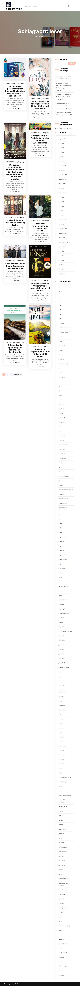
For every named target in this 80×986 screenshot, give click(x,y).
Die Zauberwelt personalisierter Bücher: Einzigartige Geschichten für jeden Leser (15, 91)
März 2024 (61, 269)
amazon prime (62, 346)
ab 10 (60, 305)
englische (61, 541)
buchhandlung (62, 458)
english (61, 564)
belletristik (61, 409)
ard (59, 368)
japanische (61, 649)
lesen (60, 732)
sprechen (61, 903)
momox (61, 768)
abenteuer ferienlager (65, 328)
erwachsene (62, 568)
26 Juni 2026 (11, 342)
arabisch (61, 355)
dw (59, 514)
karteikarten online (64, 667)
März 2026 (61, 161)
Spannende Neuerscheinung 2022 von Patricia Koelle (40, 227)
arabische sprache (64, 364)
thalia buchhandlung (64, 926)
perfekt (61, 786)
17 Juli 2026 (11, 162)
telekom (61, 917)
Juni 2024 (61, 255)
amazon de (62, 341)
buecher (61, 462)
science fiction (63, 851)
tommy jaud (62, 939)
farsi (60, 582)
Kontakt (34, 6)
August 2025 (62, 193)
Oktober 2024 (62, 238)
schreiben (61, 842)
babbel (60, 395)
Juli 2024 (61, 251)
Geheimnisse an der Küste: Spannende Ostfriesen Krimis (15, 266)
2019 (60, 292)
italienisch (61, 636)
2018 (60, 287)
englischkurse (62, 555)
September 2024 (63, 242)
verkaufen (61, 957)
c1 (59, 467)
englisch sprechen (64, 537)
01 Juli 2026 (11, 261)
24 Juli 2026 (36, 98)
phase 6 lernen (63, 806)
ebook (60, 523)
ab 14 (60, 314)
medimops (61, 759)
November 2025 (63, 179)
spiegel (61, 869)
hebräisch (61, 618)
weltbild (61, 971)
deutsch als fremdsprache (66, 489)
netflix (60, 773)
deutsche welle (63, 503)
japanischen (62, 654)
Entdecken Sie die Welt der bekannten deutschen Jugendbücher (40, 139)
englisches (62, 550)
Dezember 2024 (63, 229)
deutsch (61, 485)
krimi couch (62, 719)
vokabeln (61, 962)
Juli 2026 (61, 143)
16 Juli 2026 (36, 133)
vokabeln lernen (63, 966)
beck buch (61, 404)
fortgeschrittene (63, 586)
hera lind (61, 622)
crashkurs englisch (64, 476)
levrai (60, 741)
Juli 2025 (61, 197)
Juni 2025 (61, 202)
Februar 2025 (62, 220)
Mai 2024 (61, 260)
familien (61, 573)
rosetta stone (62, 829)
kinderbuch (62, 685)
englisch (61, 532)
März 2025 (61, 215)
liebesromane (62, 746)
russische (61, 833)
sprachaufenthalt (63, 878)
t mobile (61, 912)
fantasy (60, 577)
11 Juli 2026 (11, 217)
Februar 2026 (62, 166)
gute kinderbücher (64, 613)
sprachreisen (62, 899)
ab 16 (60, 319)
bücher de (61, 440)
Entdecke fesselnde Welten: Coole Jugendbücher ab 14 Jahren (40, 287)
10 (11, 374)
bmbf (60, 427)
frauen (60, 595)
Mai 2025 (61, 206)
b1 (59, 386)
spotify (60, 874)
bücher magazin (63, 444)
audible (61, 373)
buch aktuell (62, 436)
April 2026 (61, 157)
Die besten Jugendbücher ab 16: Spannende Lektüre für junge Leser (64, 97)
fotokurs (61, 591)
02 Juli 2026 (36, 221)
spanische (61, 856)
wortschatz (62, 975)
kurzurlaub (61, 728)
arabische (61, 359)
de (59, 480)
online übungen (63, 782)
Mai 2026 (61, 152)
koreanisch (62, 705)
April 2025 (61, 211)
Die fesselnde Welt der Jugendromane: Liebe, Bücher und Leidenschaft (40, 105)
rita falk (61, 820)
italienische (62, 640)
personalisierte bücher (65, 795)
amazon (61, 337)
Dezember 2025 (63, 175)
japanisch (61, 645)
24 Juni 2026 (36, 346)
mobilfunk (61, 764)
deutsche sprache (63, 498)
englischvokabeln (63, 559)
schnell (60, 838)
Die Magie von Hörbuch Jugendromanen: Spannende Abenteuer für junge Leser (64, 106)
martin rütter (62, 755)
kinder (60, 681)
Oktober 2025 (62, 184)
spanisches (62, 865)
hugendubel (62, 627)
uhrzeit (60, 948)
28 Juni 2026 (36, 281)
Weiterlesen (14, 69)
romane (61, 824)
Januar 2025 (62, 224)
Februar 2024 (62, 273)
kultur (60, 723)
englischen (62, 546)
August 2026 (62, 139)
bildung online (62, 418)
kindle (60, 701)
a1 (59, 301)
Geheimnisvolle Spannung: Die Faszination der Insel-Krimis (15, 348)
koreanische (62, 710)
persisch (61, 791)
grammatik (61, 604)
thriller (60, 930)
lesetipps (61, 737)
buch (60, 431)
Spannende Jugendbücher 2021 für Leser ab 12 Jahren (40, 353)
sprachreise (62, 894)
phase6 (61, 811)
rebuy (60, 815)
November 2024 (63, 233)
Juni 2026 (61, 148)
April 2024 (61, 264)
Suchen (63, 59)
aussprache (62, 377)
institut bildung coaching (65, 631)
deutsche (61, 494)
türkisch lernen (63, 944)
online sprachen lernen (65, 777)
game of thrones (63, 600)
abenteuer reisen (63, 332)
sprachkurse (62, 890)
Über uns (27, 6)
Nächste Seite (17, 374)
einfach (61, 528)
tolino (60, 935)
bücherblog (62, 453)
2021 (60, 296)
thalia (60, 921)
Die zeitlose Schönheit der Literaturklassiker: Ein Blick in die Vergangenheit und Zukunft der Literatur (15, 172)
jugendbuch (62, 663)
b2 (59, 391)
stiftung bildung (63, 908)
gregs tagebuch (63, 609)
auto (60, 382)
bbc (60, 400)
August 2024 (62, 246)
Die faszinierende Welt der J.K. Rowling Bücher (15, 222)
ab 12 (60, 310)
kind (60, 676)
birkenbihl (61, 422)
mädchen (61, 750)
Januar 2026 (62, 170)
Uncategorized (63, 953)
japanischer (62, 658)
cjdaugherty (20, 83)
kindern (61, 696)
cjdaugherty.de (14, 8)
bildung (61, 413)
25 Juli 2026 (11, 83)
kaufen (60, 672)
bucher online (62, 449)
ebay (60, 519)
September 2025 (63, 188)
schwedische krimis (64, 847)
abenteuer (61, 323)
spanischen (62, 860)
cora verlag (62, 471)
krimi (60, 714)
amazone (61, 350)
